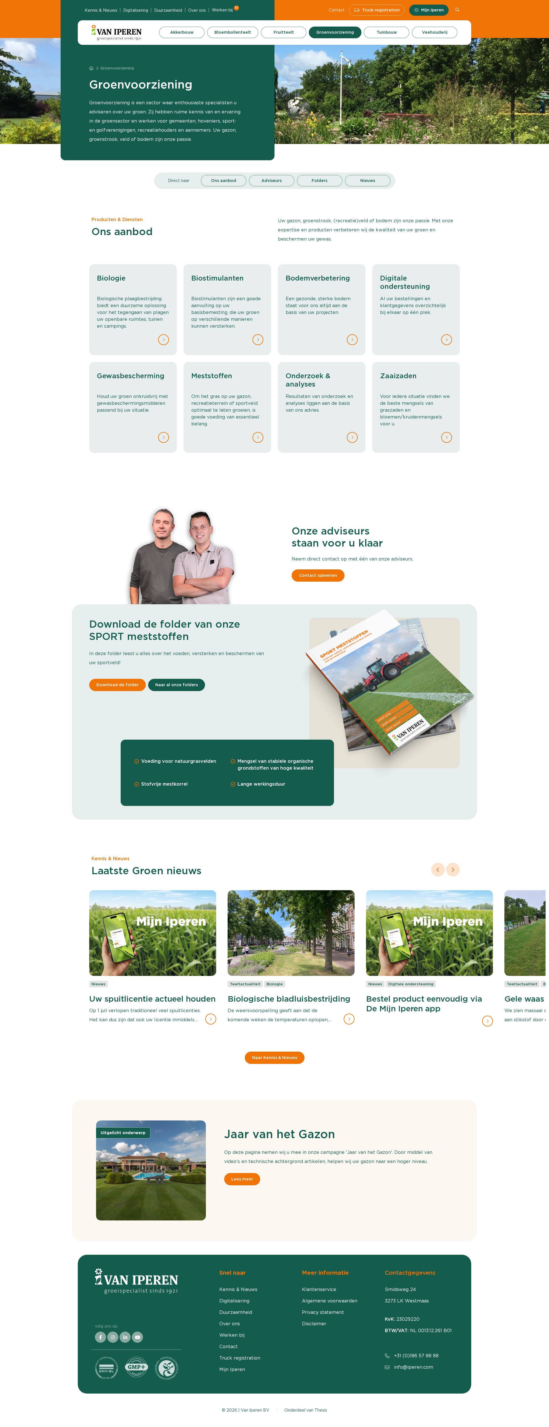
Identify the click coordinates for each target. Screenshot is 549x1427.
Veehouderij (434, 32)
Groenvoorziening (335, 32)
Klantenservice (319, 1289)
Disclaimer (314, 1323)
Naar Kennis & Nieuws (274, 1058)
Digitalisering (135, 10)
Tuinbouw (387, 32)
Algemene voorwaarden (329, 1301)
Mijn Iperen (432, 10)
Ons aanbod (223, 180)
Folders (319, 180)
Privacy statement (323, 1312)
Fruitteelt (284, 32)
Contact (337, 10)
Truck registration (381, 10)
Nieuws (367, 180)
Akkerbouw (182, 32)
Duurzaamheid (168, 10)
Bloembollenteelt (232, 32)
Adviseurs (271, 180)
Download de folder (117, 685)
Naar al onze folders (176, 685)
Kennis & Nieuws (101, 10)
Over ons (197, 10)
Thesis (321, 1410)
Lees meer (242, 1179)
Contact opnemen (318, 575)
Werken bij (225, 9)
